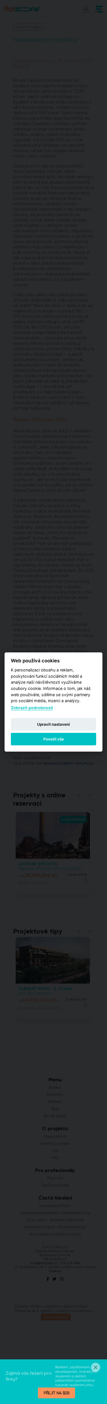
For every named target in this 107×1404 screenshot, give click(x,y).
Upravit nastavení (53, 724)
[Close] (95, 1367)
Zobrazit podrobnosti (32, 707)
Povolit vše (53, 739)
